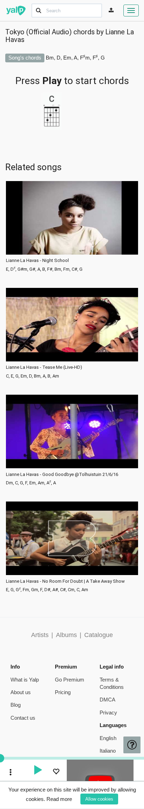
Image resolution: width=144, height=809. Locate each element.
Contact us (22, 718)
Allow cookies (99, 799)
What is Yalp (24, 680)
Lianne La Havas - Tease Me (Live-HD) (44, 367)
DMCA (107, 700)
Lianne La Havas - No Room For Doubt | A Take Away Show (65, 581)
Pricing (63, 692)
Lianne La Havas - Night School (37, 260)
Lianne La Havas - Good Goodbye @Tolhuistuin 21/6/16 (62, 474)
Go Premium (69, 680)
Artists (40, 634)
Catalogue (98, 634)
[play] (37, 771)
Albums (66, 634)
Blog (15, 705)
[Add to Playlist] (56, 772)
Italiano (108, 751)
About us (20, 692)
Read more (59, 799)
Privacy (108, 712)
